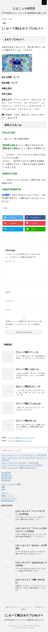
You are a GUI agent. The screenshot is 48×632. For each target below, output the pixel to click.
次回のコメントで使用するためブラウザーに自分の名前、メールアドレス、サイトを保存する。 (24, 324)
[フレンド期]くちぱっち (27, 369)
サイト (8, 310)
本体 (3, 489)
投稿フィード (7, 496)
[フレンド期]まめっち (26, 421)
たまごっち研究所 (24, 8)
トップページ (27, 607)
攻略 (5, 208)
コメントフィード (9, 498)
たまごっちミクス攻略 (11, 484)
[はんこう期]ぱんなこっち (28, 386)
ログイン (5, 493)
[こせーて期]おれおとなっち (20, 441)
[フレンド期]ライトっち (27, 352)
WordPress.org (7, 501)
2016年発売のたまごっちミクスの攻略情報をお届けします (24, 620)
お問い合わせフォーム (12, 607)
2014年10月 (6, 478)
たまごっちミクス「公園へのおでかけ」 (19, 468)
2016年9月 (6, 473)
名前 (8, 292)
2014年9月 (6, 480)
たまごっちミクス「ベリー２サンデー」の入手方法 (24, 455)
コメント (10, 261)
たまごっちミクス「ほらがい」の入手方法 (20, 463)
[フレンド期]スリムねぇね (28, 403)
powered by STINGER (27, 628)
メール (9, 301)
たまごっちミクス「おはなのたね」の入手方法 (22, 465)
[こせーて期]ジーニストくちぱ (21, 438)
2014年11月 (6, 475)
